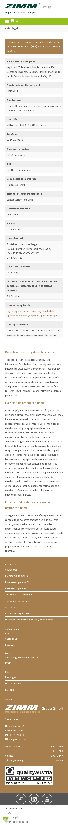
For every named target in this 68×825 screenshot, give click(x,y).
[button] (12, 20)
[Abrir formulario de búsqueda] (17, 21)
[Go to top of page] (63, 820)
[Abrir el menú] (7, 21)
